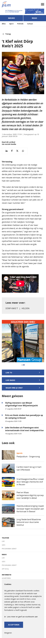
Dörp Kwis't (12, 308)
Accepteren (13, 625)
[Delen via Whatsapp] (23, 151)
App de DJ (5, 569)
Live (3, 541)
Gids (3, 545)
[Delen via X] (17, 151)
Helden (25, 308)
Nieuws (11, 18)
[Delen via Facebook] (11, 151)
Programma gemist (9, 549)
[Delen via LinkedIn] (6, 151)
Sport (11, 24)
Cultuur (30, 24)
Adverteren (6, 578)
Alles (4, 24)
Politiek (20, 24)
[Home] (11, 4)
